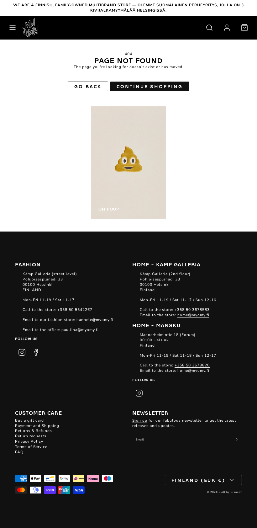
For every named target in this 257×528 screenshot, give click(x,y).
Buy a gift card (29, 420)
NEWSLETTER (150, 412)
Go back (87, 86)
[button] (12, 27)
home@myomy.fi (193, 314)
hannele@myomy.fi (94, 319)
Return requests (30, 436)
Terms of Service (31, 446)
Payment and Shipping (37, 425)
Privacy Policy (29, 441)
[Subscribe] (237, 439)
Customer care (38, 412)
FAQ (19, 452)
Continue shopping (149, 86)
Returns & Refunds (33, 430)
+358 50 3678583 (192, 309)
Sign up (139, 420)
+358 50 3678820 (192, 365)
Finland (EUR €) (198, 480)
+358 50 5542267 (74, 309)
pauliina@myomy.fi (80, 329)
